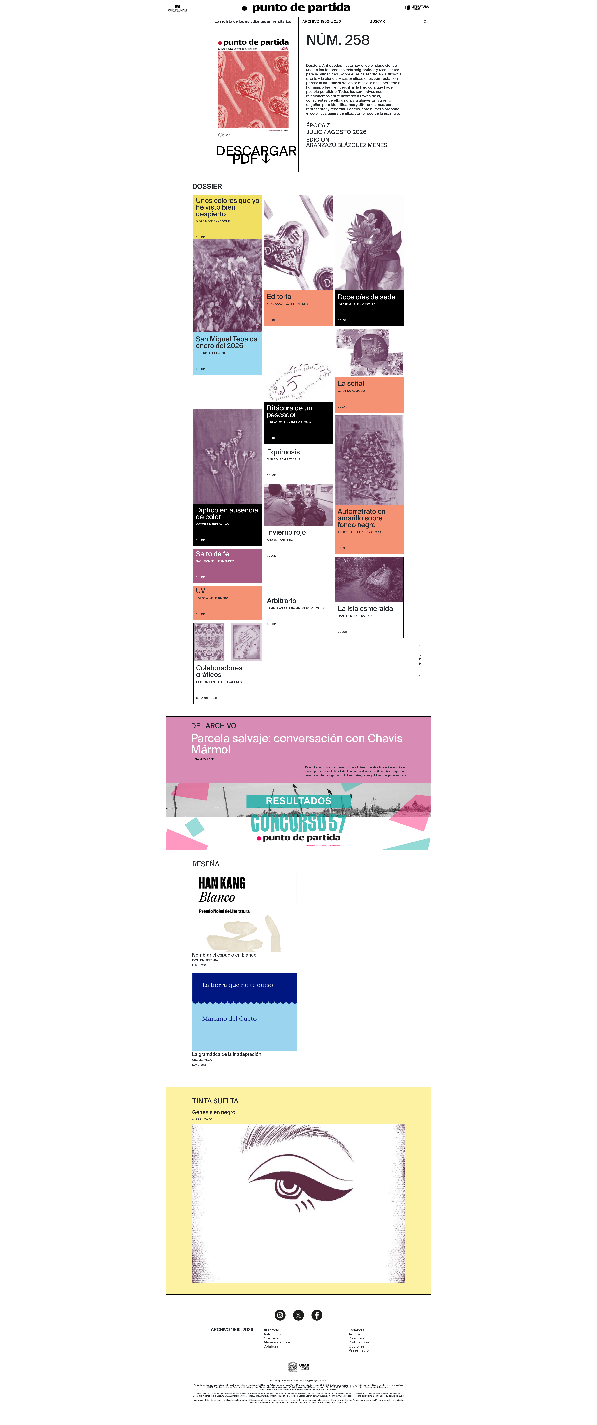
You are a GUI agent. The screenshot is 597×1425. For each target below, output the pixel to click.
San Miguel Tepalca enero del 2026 (226, 343)
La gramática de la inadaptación (226, 1054)
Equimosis (283, 452)
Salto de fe (212, 554)
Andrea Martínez (280, 539)
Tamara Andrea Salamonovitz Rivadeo (296, 608)
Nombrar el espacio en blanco (224, 955)
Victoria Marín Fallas (212, 524)
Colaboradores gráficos (219, 672)
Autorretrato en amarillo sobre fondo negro (362, 518)
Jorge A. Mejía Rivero (212, 598)
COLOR (200, 237)
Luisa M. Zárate (202, 759)
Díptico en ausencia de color (227, 514)
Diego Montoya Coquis (213, 221)
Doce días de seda (366, 297)
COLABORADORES (208, 698)
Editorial (280, 297)
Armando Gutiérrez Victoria (359, 532)
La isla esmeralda (365, 609)
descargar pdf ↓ (256, 156)
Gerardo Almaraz (351, 391)
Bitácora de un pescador (289, 412)
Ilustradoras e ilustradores (219, 682)
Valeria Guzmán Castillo (357, 304)
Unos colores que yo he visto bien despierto (227, 208)
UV (200, 591)
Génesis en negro (213, 1112)
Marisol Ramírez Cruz (283, 459)
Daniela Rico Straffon (355, 616)
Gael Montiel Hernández (215, 561)
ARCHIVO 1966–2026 (321, 21)
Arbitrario (281, 601)
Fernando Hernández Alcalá (289, 422)
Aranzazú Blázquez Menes (287, 304)
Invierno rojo (286, 532)
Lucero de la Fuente (211, 353)
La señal (351, 383)
